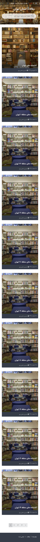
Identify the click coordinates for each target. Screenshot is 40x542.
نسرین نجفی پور (22, 70)
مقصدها (34, 537)
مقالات (28, 537)
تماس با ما (21, 537)
